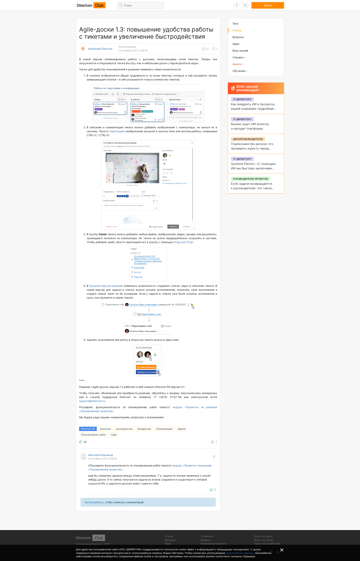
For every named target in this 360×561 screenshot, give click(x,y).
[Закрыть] (282, 550)
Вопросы (238, 37)
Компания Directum (100, 48)
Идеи (235, 43)
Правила (206, 539)
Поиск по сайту (263, 536)
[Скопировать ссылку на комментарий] (214, 456)
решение (105, 428)
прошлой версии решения (106, 285)
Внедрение (144, 428)
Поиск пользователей (267, 543)
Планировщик (164, 428)
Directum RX (88, 428)
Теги (235, 23)
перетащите (117, 131)
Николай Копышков (100, 455)
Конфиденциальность (214, 543)
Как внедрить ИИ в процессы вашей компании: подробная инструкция (253, 108)
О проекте (207, 536)
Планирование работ (93, 434)
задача (181, 428)
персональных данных (240, 552)
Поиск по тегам (263, 539)
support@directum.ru (92, 401)
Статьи (236, 30)
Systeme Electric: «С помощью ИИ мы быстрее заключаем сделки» (253, 168)
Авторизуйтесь (94, 502)
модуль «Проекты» (186, 407)
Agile (114, 434)
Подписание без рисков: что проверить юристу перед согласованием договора (252, 148)
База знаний (240, 50)
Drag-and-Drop (183, 242)
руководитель (124, 428)
